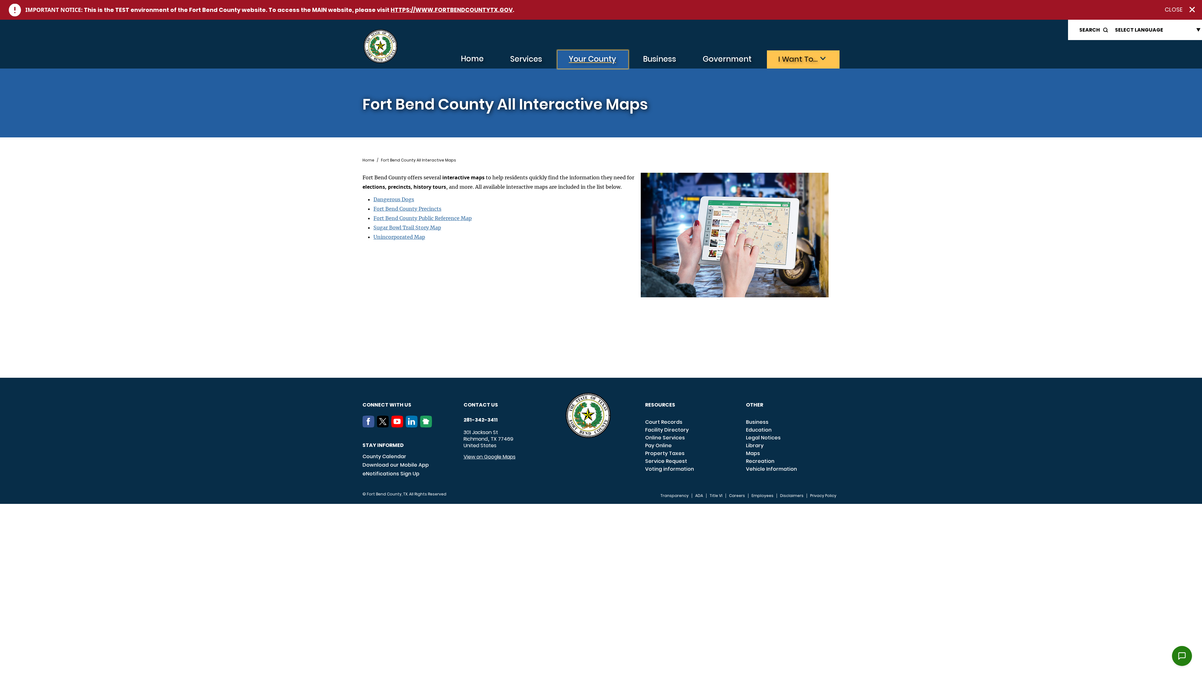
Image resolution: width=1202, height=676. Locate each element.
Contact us (481, 404)
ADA (699, 496)
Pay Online (658, 445)
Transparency (674, 496)
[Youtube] (398, 425)
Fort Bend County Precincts (407, 209)
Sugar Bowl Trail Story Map (407, 227)
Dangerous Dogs (393, 199)
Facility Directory (667, 429)
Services (526, 59)
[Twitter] (384, 425)
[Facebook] (369, 425)
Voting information (669, 469)
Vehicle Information (771, 469)
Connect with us (386, 404)
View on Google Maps (490, 456)
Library (754, 445)
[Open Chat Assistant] (1182, 656)
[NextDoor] (427, 425)
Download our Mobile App (395, 465)
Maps (753, 453)
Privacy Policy (823, 496)
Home (472, 59)
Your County (592, 59)
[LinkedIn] (413, 425)
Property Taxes (665, 453)
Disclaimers (792, 496)
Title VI (716, 496)
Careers (737, 496)
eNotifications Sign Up (390, 473)
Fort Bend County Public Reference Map (422, 218)
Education (759, 429)
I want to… (798, 59)
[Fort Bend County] (380, 46)
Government (727, 59)
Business (659, 59)
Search (1089, 29)
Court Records (663, 422)
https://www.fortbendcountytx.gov (452, 10)
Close (1174, 9)
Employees (762, 496)
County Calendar (384, 456)
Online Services (665, 437)
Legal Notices (763, 437)
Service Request (666, 461)
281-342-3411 (481, 420)
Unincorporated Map (399, 237)
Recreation (760, 461)
